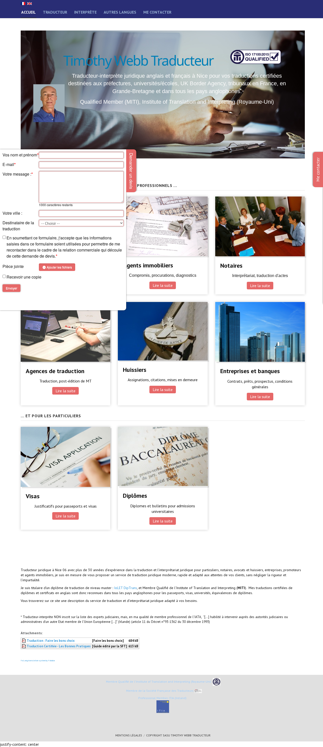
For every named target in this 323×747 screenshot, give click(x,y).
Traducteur (55, 12)
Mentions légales (128, 735)
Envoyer (11, 288)
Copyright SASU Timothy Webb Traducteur (178, 735)
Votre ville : (12, 213)
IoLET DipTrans (125, 588)
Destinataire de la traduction (18, 226)
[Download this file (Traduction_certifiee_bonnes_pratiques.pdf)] (24, 646)
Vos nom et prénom (21, 155)
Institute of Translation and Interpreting (163, 681)
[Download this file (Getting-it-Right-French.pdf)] (24, 641)
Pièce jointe (13, 266)
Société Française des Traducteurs (169, 691)
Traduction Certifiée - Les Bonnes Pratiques (59, 646)
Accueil (28, 12)
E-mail (9, 164)
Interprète (85, 12)
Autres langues (120, 12)
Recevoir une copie (24, 277)
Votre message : (18, 174)
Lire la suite (163, 285)
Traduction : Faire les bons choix (51, 641)
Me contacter (157, 12)
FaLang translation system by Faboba (38, 660)
